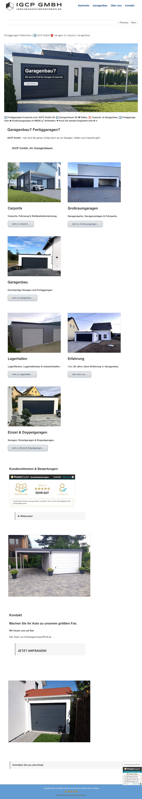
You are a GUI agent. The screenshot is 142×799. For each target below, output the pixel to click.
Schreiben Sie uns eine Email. (28, 765)
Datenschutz (87, 788)
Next (133, 22)
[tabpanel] (71, 454)
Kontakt (95, 788)
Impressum (77, 788)
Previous (124, 22)
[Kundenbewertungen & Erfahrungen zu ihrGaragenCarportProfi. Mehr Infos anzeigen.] (132, 773)
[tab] (32, 148)
